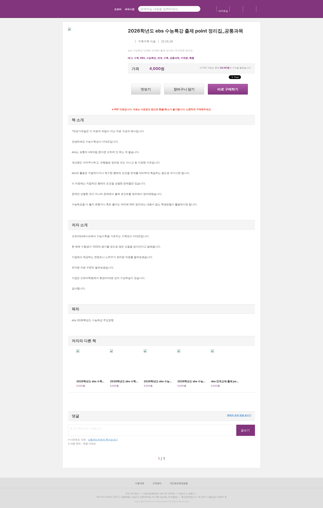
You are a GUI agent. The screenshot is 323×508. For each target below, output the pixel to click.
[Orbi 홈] (76, 9)
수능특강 (151, 57)
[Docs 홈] (97, 9)
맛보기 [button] (146, 89)
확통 (191, 57)
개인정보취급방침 (179, 483)
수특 (166, 57)
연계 (159, 57)
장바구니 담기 (184, 89)
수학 (136, 57)
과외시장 (129, 9)
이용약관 (139, 483)
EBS (142, 57)
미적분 (184, 57)
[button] (72, 369)
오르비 (117, 9)
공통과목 (174, 57)
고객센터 (157, 483)
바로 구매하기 (227, 89)
